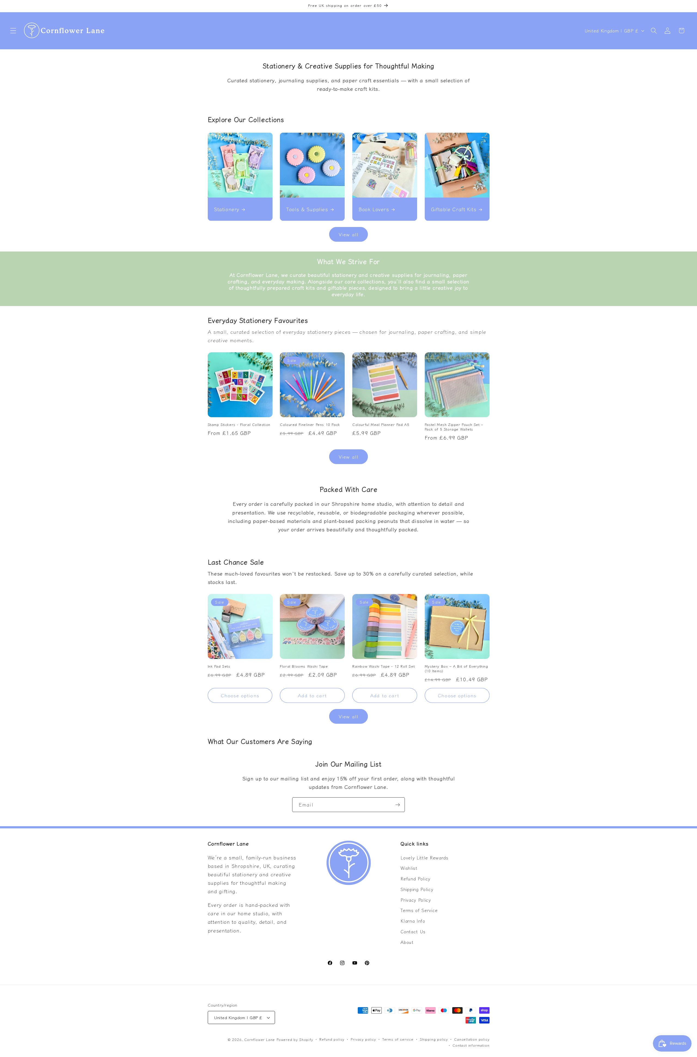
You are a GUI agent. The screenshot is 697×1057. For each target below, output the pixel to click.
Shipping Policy (417, 889)
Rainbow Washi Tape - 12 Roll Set (383, 666)
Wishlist (409, 868)
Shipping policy (434, 1039)
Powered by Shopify (295, 1039)
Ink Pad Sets (219, 666)
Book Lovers (374, 209)
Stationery (226, 209)
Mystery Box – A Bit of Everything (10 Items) (456, 668)
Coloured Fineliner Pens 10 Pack (310, 424)
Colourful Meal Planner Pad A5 (380, 424)
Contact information (471, 1045)
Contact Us (413, 931)
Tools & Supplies (307, 209)
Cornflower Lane (259, 1039)
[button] (13, 31)
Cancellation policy (471, 1039)
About (407, 942)
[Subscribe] (398, 804)
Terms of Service (419, 910)
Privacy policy (363, 1039)
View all (348, 234)
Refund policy (331, 1039)
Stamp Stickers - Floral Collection (239, 424)
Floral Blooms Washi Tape (304, 666)
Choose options (240, 695)
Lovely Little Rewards (424, 857)
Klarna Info (413, 920)
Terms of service (398, 1039)
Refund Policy (415, 878)
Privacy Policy (416, 900)
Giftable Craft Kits (453, 209)
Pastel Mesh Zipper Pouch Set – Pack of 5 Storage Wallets (454, 427)
